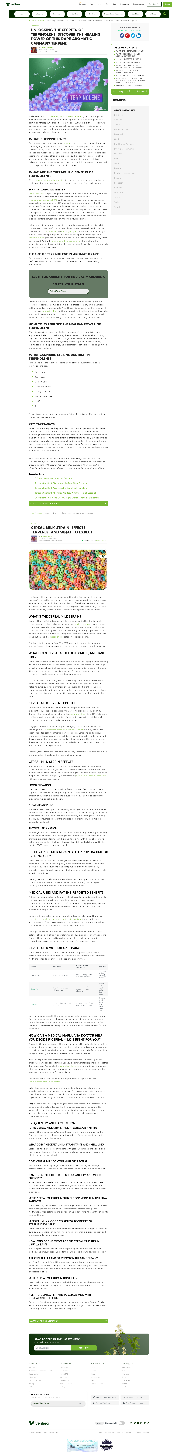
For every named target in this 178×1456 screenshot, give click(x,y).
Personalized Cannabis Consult (40, 1371)
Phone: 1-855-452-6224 (106, 1397)
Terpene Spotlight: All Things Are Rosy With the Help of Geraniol (65, 493)
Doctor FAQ (64, 1377)
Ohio (123, 1371)
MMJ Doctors (34, 1367)
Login (167, 4)
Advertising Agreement (125, 1432)
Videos (153, 14)
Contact (93, 1371)
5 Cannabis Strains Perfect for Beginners (54, 478)
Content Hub (111, 4)
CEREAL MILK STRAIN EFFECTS (128, 62)
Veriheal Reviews (103, 1403)
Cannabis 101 (65, 1367)
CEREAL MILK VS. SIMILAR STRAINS (130, 75)
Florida (124, 1383)
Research (57, 14)
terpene (67, 143)
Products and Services (113, 14)
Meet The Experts (66, 1383)
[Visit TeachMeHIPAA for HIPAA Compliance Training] (106, 1445)
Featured (118, 134)
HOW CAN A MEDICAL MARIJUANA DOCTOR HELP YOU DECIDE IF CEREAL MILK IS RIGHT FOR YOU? (131, 80)
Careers (94, 1374)
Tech (116, 202)
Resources (124, 4)
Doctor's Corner (121, 130)
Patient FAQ (64, 1374)
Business (118, 115)
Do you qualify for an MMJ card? (130, 91)
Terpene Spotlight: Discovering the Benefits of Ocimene (61, 483)
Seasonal (118, 193)
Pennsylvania (126, 1367)
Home (31, 20)
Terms (101, 1432)
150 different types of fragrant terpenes (64, 117)
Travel (117, 207)
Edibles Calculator (36, 1380)
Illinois (123, 1377)
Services (82, 4)
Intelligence (64, 1387)
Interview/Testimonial (124, 149)
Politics (92, 14)
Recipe (117, 178)
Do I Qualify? (154, 4)
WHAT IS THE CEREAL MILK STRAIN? (130, 51)
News (22, 14)
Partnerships (95, 1377)
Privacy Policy (110, 1432)
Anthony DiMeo (47, 536)
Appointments (95, 4)
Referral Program (97, 1383)
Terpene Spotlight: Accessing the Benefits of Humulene (61, 488)
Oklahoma (125, 1374)
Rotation (118, 188)
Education (32, 1377)
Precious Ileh (101, 540)
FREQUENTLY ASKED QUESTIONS (129, 85)
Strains (117, 198)
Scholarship (64, 1380)
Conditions (64, 1371)
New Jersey (125, 1380)
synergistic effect (49, 311)
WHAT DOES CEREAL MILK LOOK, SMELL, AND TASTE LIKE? (129, 55)
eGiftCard (32, 1387)
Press (93, 1380)
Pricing (31, 1383)
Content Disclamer (142, 1432)
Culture (117, 125)
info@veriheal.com (134, 1397)
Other (117, 164)
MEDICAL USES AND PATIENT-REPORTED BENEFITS (128, 71)
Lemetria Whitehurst (48, 47)
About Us (94, 1367)
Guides (75, 14)
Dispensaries (138, 4)
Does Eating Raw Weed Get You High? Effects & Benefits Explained (67, 498)
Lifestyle (39, 14)
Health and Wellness (124, 144)
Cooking (135, 14)
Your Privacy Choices (134, 1403)
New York (124, 1387)
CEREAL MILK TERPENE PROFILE (128, 59)
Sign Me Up (84, 1348)
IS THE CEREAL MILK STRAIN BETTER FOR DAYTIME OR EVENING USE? (130, 66)
